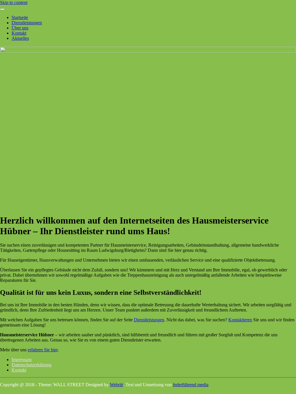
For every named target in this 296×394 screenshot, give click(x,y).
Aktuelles (20, 38)
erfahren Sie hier (43, 349)
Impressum (22, 359)
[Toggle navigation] (2, 9)
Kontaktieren (240, 319)
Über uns (20, 27)
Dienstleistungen (27, 22)
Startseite (20, 17)
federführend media (190, 384)
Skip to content (13, 2)
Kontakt (19, 33)
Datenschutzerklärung (31, 364)
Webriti (116, 384)
